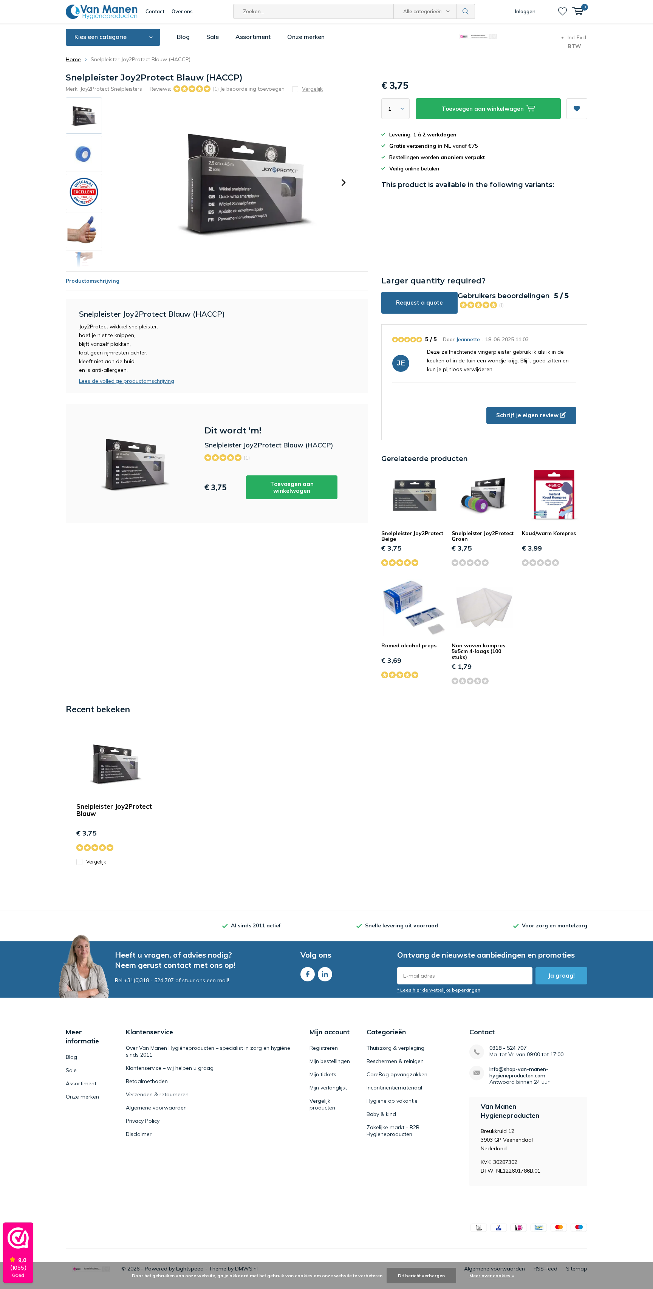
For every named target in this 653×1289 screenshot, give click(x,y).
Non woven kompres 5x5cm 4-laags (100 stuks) (478, 651)
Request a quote (419, 302)
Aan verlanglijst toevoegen (576, 108)
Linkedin (325, 974)
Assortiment (253, 36)
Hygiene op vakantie (392, 1100)
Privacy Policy (142, 1120)
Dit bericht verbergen (421, 1275)
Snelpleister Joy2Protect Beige (412, 536)
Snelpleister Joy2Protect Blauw (114, 809)
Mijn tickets (322, 1074)
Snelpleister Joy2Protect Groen (483, 536)
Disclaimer (139, 1134)
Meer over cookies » (491, 1275)
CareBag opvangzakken (397, 1074)
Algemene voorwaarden (156, 1107)
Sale (212, 36)
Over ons (182, 11)
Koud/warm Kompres (549, 533)
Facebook (307, 974)
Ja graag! (561, 975)
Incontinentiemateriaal (394, 1087)
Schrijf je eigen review (528, 415)
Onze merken (306, 36)
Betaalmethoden (147, 1081)
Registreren (323, 1048)
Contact (154, 11)
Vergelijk (96, 862)
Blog (183, 36)
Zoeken (466, 11)
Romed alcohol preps (408, 645)
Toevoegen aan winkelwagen (292, 487)
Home (73, 59)
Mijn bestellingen (329, 1061)
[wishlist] (562, 11)
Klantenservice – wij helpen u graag (170, 1068)
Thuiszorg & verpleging (395, 1048)
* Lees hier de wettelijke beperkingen (438, 990)
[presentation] (343, 182)
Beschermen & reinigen (395, 1061)
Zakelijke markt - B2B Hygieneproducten (393, 1130)
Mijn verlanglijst (328, 1087)
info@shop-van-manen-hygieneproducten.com (518, 1072)
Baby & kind (381, 1114)
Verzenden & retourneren (157, 1094)
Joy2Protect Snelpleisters (111, 88)
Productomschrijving (92, 280)
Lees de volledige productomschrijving (126, 381)
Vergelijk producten (322, 1104)
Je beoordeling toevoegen (252, 88)
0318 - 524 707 (507, 1048)
